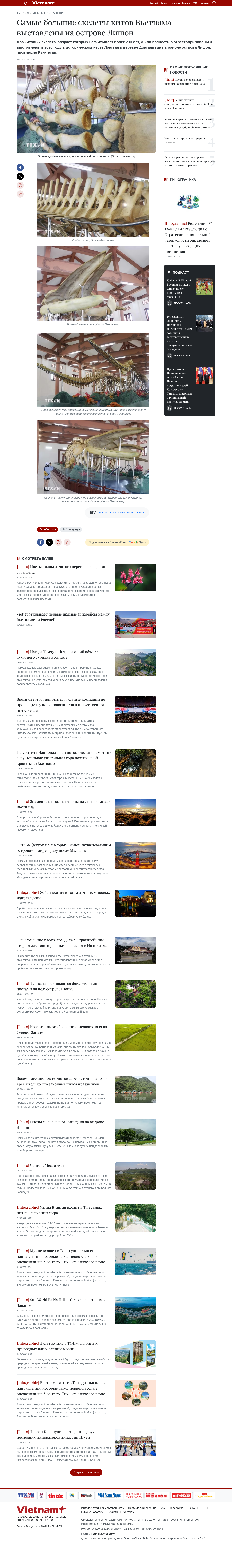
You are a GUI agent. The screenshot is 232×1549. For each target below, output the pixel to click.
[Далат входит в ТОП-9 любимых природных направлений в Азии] (135, 1354)
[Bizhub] (86, 1495)
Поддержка (176, 1508)
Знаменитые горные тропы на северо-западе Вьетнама (63, 804)
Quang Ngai (73, 529)
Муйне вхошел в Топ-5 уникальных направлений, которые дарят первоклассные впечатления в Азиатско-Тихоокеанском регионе (61, 1256)
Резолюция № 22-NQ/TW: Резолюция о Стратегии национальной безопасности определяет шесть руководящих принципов (188, 237)
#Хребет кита (47, 529)
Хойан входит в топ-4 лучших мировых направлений (63, 895)
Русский (204, 3)
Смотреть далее (37, 558)
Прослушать (182, 303)
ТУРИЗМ (23, 13)
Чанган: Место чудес (47, 1165)
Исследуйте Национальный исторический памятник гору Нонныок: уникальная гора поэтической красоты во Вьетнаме (64, 758)
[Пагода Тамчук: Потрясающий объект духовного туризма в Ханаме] (135, 662)
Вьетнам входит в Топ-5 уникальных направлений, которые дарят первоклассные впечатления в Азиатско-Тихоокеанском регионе (61, 1388)
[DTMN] (156, 1495)
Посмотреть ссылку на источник (121, 512)
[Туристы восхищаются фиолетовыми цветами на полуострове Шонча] (135, 994)
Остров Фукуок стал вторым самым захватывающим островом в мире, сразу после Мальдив (64, 847)
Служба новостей (92, 1512)
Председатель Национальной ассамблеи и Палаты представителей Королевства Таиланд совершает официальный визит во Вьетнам (179, 385)
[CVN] (133, 1495)
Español (186, 2)
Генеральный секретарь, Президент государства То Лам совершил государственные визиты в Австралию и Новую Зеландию (180, 333)
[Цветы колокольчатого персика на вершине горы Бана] (135, 577)
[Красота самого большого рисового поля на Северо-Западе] (135, 1037)
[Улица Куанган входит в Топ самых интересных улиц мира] (135, 1218)
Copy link (20, 194)
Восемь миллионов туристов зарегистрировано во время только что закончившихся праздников (62, 1081)
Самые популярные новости (189, 69)
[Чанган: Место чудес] (135, 1176)
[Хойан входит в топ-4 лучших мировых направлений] (135, 903)
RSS (162, 1508)
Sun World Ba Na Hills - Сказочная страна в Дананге (61, 1302)
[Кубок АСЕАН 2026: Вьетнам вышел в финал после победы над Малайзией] (204, 286)
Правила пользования (142, 1508)
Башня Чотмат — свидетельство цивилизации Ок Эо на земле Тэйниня (189, 104)
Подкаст (181, 272)
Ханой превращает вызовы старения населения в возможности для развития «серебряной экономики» (188, 123)
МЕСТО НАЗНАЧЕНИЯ (49, 13)
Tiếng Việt (153, 2)
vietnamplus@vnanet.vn (102, 1533)
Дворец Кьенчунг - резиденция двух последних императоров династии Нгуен (55, 1434)
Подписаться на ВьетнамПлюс (108, 542)
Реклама (113, 1512)
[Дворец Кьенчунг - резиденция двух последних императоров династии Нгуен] (135, 1442)
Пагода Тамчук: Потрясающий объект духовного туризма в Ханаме (57, 654)
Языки (191, 1508)
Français (175, 2)
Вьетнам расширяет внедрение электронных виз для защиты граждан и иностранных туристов (189, 161)
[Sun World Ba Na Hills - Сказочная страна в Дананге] (135, 1310)
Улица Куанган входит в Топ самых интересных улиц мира (59, 1210)
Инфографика (183, 180)
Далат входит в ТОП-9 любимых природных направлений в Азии (57, 1346)
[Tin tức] (55, 1495)
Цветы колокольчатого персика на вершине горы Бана (62, 569)
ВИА (203, 1508)
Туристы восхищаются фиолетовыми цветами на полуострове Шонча (57, 986)
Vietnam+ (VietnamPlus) (43, 2)
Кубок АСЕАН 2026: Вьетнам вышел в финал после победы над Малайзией (179, 288)
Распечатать (20, 185)
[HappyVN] (204, 1495)
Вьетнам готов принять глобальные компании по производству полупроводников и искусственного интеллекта (61, 704)
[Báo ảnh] (181, 1495)
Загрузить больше (86, 1472)
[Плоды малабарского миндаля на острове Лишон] (135, 1132)
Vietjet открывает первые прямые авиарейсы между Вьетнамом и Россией (63, 616)
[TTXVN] (26, 1495)
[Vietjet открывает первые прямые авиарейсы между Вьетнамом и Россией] (135, 624)
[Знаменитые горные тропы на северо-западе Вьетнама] (135, 812)
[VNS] (109, 1495)
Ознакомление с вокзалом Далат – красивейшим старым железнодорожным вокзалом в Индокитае (62, 942)
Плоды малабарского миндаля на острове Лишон (60, 1124)
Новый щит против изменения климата (184, 140)
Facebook (20, 167)
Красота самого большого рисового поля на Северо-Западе (62, 1029)
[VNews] (41, 1495)
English (164, 2)
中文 (195, 3)
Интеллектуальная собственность (102, 1508)
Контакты (129, 1512)
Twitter (20, 176)
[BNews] (71, 1495)
